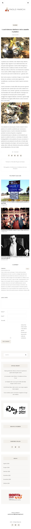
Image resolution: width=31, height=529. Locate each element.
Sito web (3, 320)
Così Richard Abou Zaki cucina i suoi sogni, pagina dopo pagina (15, 388)
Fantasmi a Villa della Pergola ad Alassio (15, 161)
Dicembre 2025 (6, 475)
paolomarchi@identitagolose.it (15, 514)
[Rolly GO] (15, 410)
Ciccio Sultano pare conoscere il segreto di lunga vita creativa (15, 393)
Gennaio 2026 (6, 471)
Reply (27, 268)
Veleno (15, 25)
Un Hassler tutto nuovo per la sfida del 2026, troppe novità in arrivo (15, 382)
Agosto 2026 (6, 463)
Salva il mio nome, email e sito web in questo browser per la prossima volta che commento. (24, 331)
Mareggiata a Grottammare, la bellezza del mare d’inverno (15, 168)
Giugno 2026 (6, 467)
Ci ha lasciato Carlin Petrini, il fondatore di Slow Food (15, 377)
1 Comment (16, 151)
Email (2, 316)
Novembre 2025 (7, 479)
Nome (3, 311)
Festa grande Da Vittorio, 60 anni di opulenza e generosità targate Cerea (15, 371)
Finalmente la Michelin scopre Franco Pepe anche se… (15, 230)
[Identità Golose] (15, 496)
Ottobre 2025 (6, 483)
